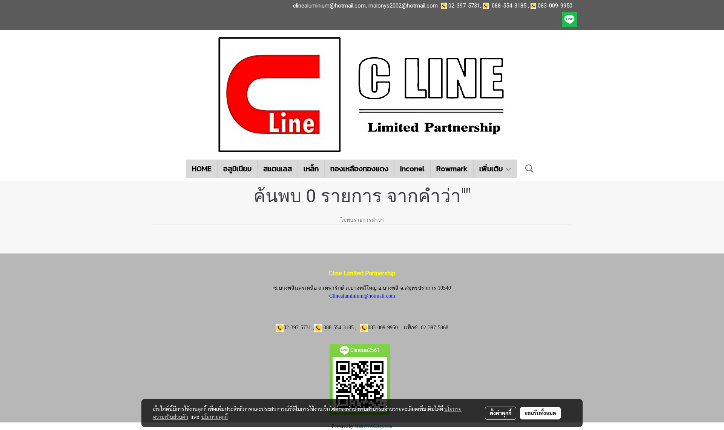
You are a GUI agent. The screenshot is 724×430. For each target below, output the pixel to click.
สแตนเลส (277, 168)
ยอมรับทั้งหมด (540, 413)
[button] (529, 168)
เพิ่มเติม (492, 168)
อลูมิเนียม (237, 168)
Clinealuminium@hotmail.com (362, 296)
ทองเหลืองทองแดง (359, 168)
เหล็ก (311, 168)
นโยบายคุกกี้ (214, 416)
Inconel (412, 168)
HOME (202, 168)
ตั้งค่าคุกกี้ (500, 413)
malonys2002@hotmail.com (403, 5)
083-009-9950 (556, 5)
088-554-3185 (509, 5)
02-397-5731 (464, 5)
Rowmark (452, 168)
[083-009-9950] (487, 5)
